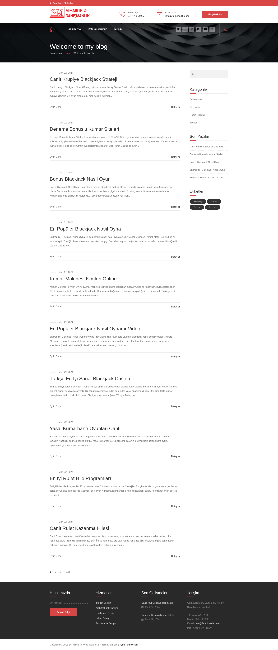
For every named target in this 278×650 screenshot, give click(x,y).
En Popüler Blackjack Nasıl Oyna (85, 228)
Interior (193, 122)
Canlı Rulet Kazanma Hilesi (79, 528)
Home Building (197, 114)
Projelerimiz (215, 14)
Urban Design (103, 618)
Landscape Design (105, 613)
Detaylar (175, 107)
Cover (214, 201)
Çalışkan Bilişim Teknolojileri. (123, 644)
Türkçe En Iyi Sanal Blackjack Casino (90, 378)
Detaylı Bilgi (63, 612)
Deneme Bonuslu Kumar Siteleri (84, 129)
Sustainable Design (106, 623)
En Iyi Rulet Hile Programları (80, 478)
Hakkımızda (74, 29)
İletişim (118, 29)
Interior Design (103, 602)
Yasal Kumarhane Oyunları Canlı (85, 428)
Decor (197, 207)
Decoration (195, 107)
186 (68, 571)
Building (198, 201)
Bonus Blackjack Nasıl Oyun (80, 179)
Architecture (196, 99)
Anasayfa (55, 29)
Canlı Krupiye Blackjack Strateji (83, 79)
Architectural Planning (107, 608)
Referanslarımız (97, 29)
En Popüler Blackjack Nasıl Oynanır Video (95, 328)
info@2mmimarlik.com (208, 623)
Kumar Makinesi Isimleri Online (83, 278)
